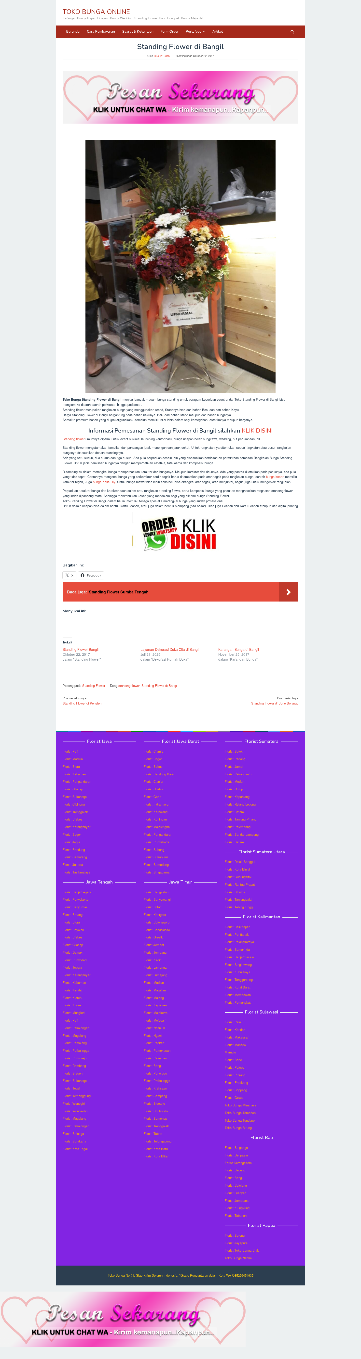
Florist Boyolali (73, 929)
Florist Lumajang (155, 975)
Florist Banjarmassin (239, 957)
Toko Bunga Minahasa (240, 1105)
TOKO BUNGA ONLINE (96, 12)
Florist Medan (234, 781)
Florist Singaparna (156, 872)
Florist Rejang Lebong (240, 804)
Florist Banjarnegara (77, 892)
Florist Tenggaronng (239, 979)
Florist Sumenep (155, 1118)
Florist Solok (234, 751)
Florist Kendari (235, 1029)
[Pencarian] (292, 32)
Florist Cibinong (74, 804)
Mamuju (230, 1052)
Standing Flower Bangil (80, 649)
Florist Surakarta (74, 1141)
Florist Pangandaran (77, 781)
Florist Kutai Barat (237, 987)
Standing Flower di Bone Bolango (274, 700)
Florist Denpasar (236, 1155)
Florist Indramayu (156, 804)
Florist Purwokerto (75, 899)
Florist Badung (235, 1170)
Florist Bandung (74, 849)
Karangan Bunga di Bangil (238, 649)
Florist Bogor (72, 834)
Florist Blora (71, 766)
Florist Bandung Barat (159, 774)
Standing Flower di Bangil (159, 685)
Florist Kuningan (155, 819)
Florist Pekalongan (76, 1028)
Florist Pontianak (237, 934)
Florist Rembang (74, 1065)
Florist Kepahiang (237, 796)
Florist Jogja (71, 842)
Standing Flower (93, 685)
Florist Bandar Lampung (242, 834)
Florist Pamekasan (157, 1050)
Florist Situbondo (156, 1111)
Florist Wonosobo (75, 1111)
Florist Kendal (72, 990)
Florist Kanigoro (155, 914)
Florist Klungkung (237, 1207)
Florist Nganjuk (154, 1028)
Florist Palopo (234, 1067)
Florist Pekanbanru (238, 774)
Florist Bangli (234, 1177)
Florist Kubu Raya (237, 972)
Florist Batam (234, 811)
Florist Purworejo (74, 1058)
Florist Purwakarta (156, 842)
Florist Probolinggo (157, 1080)
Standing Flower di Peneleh (82, 700)
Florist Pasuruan (155, 1058)
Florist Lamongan (156, 967)
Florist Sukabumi (156, 857)
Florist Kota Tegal (75, 1148)
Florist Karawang (155, 811)
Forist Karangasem (238, 1162)
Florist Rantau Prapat (240, 884)
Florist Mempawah (238, 994)
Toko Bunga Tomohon (240, 1112)
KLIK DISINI (257, 431)
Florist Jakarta (73, 864)
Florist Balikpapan (237, 926)
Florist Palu (233, 1022)
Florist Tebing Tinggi (239, 907)
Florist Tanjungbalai (238, 899)
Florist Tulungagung (157, 1141)
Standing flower (73, 438)
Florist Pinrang (235, 1075)
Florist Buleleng (236, 1185)
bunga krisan (275, 476)
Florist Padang (235, 758)
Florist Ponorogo (155, 1073)
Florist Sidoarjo (154, 1103)
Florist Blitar (152, 907)
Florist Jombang (155, 952)
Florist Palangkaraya (239, 941)
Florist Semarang (75, 857)
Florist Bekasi (153, 766)
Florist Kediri (153, 960)
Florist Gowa (234, 1097)
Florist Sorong (235, 1235)
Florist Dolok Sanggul (240, 861)
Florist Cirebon (154, 789)
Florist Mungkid (73, 1012)
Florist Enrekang (236, 1082)
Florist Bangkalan (156, 892)
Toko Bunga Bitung (238, 1127)
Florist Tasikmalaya (76, 872)
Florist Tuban (153, 1133)
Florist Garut (152, 796)
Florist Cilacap (73, 789)
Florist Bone (233, 1059)
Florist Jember (154, 944)
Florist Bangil (153, 1065)
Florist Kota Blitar (156, 1156)
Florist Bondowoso (157, 929)
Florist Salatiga (73, 1133)
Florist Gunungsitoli (238, 876)
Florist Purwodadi (75, 960)
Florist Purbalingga (76, 1050)
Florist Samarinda (237, 949)
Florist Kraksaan (155, 1088)
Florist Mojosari (155, 1020)
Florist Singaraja (236, 1147)
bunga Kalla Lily (104, 481)
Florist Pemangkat (238, 1002)
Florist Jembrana (237, 1200)
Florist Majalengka (157, 826)
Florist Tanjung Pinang (240, 819)
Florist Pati (70, 751)
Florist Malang (154, 997)
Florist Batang (73, 914)
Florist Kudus (72, 1005)
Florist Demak (73, 952)
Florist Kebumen (74, 774)
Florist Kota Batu (156, 1148)
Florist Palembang (237, 826)
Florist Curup (234, 789)
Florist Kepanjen (155, 1005)
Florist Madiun (73, 758)
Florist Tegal (71, 1088)
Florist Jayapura (236, 1243)
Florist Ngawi (153, 1035)
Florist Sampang (155, 1095)
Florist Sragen (73, 1073)
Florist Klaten (72, 997)
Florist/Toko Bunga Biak (242, 1250)
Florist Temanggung (77, 1095)
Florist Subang (154, 849)
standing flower (128, 685)
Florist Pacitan (154, 1042)
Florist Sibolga (235, 892)
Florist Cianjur (153, 781)
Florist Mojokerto (155, 1012)
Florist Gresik (153, 937)
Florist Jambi (234, 766)
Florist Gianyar (235, 1193)
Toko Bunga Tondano (240, 1120)
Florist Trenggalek (75, 811)
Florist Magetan (155, 990)
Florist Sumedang (156, 864)
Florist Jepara (72, 967)
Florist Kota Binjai (237, 869)
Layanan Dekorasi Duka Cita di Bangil (169, 649)
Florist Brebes (73, 819)
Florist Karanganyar (76, 826)
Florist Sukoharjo (75, 796)
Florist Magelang (74, 1035)
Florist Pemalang (75, 1042)
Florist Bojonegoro (156, 922)
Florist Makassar (237, 1037)
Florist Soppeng (236, 1090)
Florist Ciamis (153, 751)
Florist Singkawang (238, 964)
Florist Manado (235, 1044)
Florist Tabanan (236, 1215)
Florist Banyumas (75, 907)
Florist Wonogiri (74, 1103)
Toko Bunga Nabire (238, 1258)
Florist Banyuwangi (157, 899)
